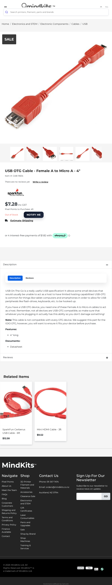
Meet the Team (9, 490)
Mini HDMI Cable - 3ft (49, 429)
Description (10, 264)
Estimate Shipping (21, 220)
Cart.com (65, 584)
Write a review (40, 182)
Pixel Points (8, 481)
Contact (6, 536)
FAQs (4, 494)
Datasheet (16, 346)
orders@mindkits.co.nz (57, 487)
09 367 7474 (53, 481)
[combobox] (56, 12)
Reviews (30, 278)
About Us (6, 486)
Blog (4, 498)
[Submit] (7, 12)
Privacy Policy (9, 524)
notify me (34, 214)
